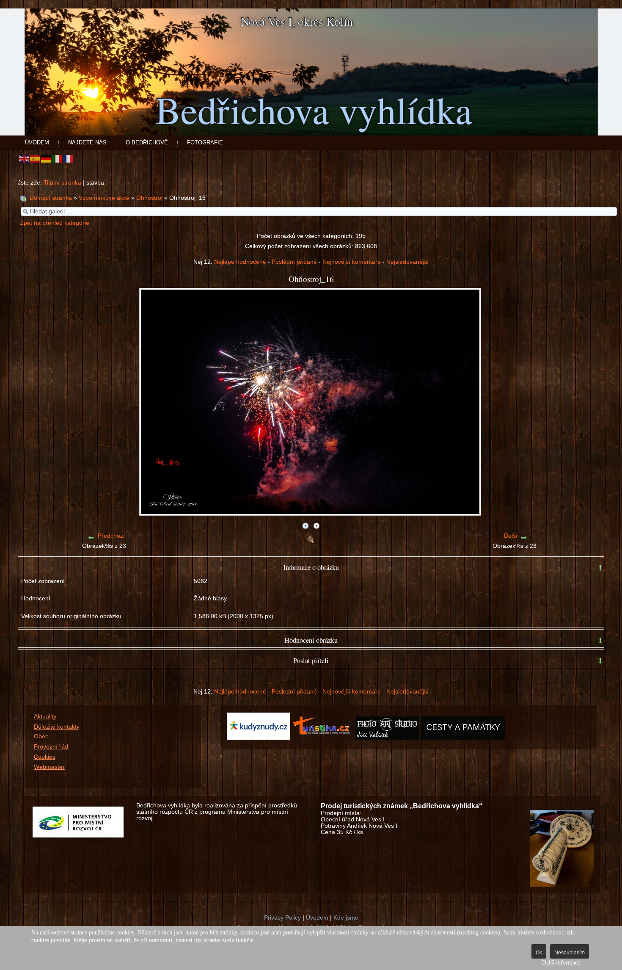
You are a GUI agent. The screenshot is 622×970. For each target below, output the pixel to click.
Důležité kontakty (57, 727)
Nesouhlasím (569, 953)
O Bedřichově (147, 142)
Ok (539, 953)
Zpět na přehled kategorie (54, 223)
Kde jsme (345, 918)
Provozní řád (51, 746)
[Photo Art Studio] (387, 738)
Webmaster (49, 767)
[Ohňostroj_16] (311, 512)
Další (510, 536)
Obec (41, 736)
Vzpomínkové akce (104, 198)
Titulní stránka (62, 183)
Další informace (561, 962)
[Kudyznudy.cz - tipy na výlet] (258, 738)
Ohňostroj (150, 198)
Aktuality (45, 716)
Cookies (44, 757)
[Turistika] (323, 738)
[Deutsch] (46, 158)
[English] (24, 158)
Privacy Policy (282, 918)
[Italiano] (57, 158)
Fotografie (205, 142)
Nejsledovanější (407, 262)
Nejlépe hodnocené (240, 262)
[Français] (68, 158)
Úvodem (37, 142)
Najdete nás (87, 142)
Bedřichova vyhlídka (313, 109)
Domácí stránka (51, 198)
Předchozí (111, 536)
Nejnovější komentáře (351, 262)
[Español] (35, 158)
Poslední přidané (294, 262)
